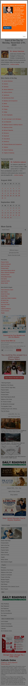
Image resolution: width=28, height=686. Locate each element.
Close (24, 36)
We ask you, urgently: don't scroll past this (14, 5)
